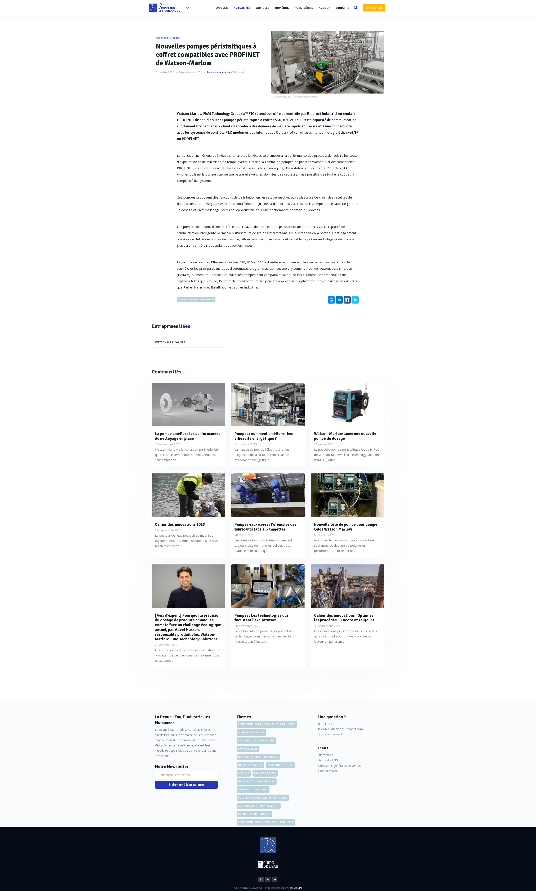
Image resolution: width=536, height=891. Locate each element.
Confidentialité (328, 771)
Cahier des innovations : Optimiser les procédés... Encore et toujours (344, 618)
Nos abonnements (331, 734)
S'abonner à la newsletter (186, 785)
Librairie (342, 8)
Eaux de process (265, 773)
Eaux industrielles (280, 765)
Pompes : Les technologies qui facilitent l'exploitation (261, 618)
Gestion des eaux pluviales (256, 781)
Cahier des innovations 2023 (180, 524)
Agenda (324, 8)
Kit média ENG (328, 760)
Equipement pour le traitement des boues (267, 724)
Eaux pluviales (248, 748)
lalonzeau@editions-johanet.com (340, 729)
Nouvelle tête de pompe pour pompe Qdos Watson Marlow (345, 527)
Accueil (222, 8)
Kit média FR (326, 755)
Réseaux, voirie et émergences (258, 756)
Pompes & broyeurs (251, 732)
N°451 (198, 72)
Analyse (243, 773)
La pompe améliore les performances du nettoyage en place (187, 436)
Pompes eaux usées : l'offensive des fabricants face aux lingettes (265, 527)
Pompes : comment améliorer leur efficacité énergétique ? (264, 436)
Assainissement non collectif (258, 805)
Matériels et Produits (168, 38)
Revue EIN (295, 888)
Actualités (242, 8)
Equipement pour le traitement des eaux (266, 822)
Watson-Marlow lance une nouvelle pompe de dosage (345, 436)
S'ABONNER (374, 8)
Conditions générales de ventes (339, 766)
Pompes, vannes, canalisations (196, 299)
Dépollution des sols (253, 789)
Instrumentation (250, 765)
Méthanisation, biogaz (254, 814)
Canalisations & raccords (256, 740)
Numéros (282, 8)
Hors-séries (303, 8)
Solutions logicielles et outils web (262, 797)
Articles (262, 8)
